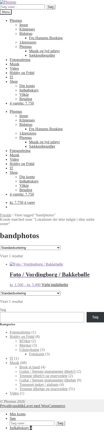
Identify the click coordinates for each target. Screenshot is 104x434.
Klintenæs (27, 29)
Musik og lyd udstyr (44, 51)
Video (14, 68)
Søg (50, 7)
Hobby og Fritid (22, 73)
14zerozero (27, 42)
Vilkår (24, 94)
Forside (5, 215)
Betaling (25, 99)
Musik (14, 64)
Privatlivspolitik (12, 406)
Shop (14, 81)
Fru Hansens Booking (46, 38)
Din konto (27, 86)
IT (11, 77)
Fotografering (20, 60)
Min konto (18, 414)
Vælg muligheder (55, 285)
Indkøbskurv (29, 90)
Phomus (16, 20)
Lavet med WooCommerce (44, 406)
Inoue (23, 25)
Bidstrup (25, 33)
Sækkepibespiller (42, 55)
